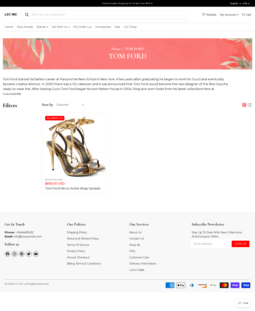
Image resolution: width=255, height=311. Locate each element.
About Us (135, 232)
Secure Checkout (78, 257)
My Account (228, 14)
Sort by (47, 105)
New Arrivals (25, 27)
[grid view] (244, 105)
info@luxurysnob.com (28, 236)
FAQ (132, 251)
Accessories (103, 27)
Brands (41, 27)
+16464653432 (24, 232)
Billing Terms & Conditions (84, 263)
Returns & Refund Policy (83, 238)
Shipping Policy (77, 232)
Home (9, 27)
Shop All (134, 245)
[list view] (249, 105)
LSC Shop (130, 27)
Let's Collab (136, 270)
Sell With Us (60, 27)
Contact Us (136, 238)
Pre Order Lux (82, 27)
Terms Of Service (78, 245)
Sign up (240, 243)
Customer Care (139, 257)
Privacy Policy (76, 251)
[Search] (27, 14)
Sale (117, 27)
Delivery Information (142, 263)
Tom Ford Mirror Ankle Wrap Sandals (72, 188)
